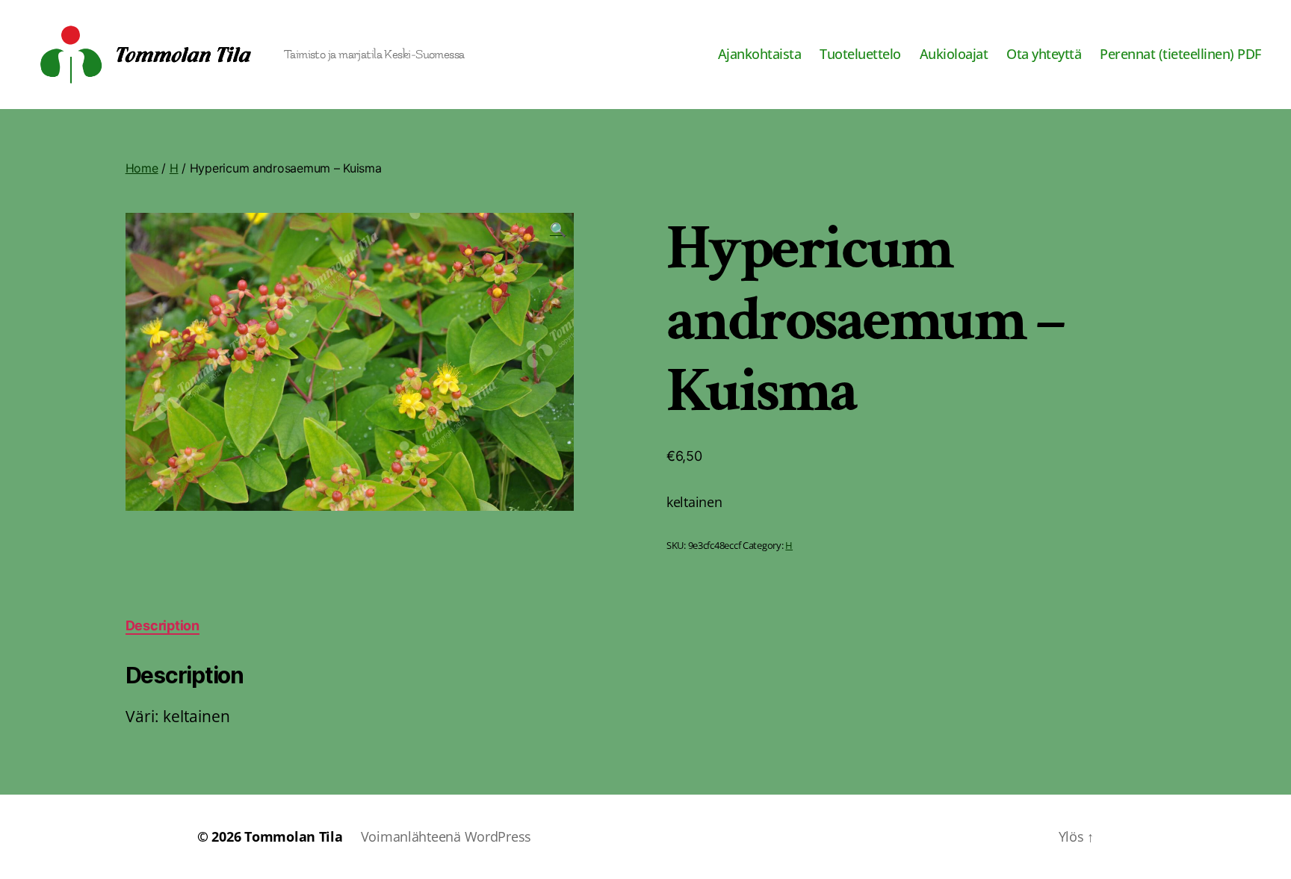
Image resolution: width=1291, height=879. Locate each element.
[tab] (162, 625)
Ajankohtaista (760, 54)
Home (142, 168)
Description (162, 625)
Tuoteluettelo (860, 54)
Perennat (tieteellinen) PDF (1180, 54)
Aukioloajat (954, 54)
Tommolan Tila (293, 836)
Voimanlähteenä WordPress (446, 836)
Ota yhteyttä (1043, 54)
